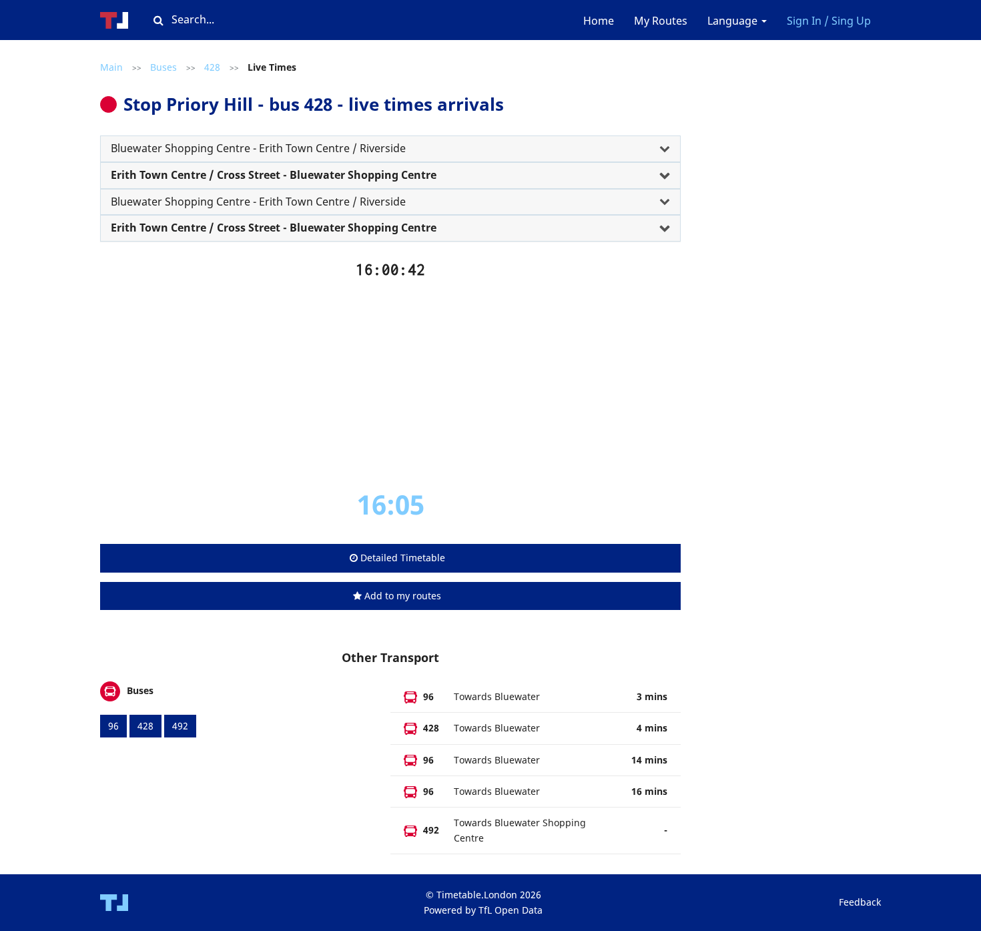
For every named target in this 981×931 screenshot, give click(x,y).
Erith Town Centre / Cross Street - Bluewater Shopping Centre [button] (273, 175)
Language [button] (733, 20)
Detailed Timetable (401, 557)
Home (598, 20)
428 (212, 67)
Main (111, 67)
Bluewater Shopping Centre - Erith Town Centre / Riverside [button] (258, 148)
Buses (163, 67)
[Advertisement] (390, 383)
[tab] (390, 149)
